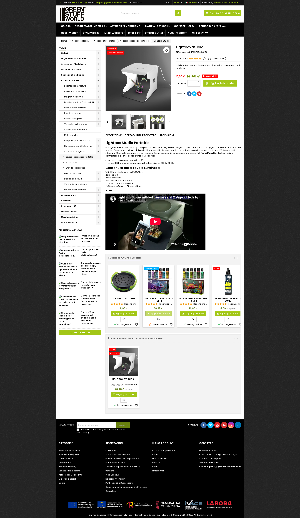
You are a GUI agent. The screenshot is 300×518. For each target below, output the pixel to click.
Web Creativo (112, 474)
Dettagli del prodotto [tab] (140, 135)
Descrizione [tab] (113, 135)
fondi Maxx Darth (210, 153)
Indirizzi (156, 462)
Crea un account (230, 2)
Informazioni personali (163, 450)
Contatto (134, 2)
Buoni (155, 466)
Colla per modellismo (75, 107)
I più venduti (65, 462)
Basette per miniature (75, 85)
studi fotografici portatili (134, 150)
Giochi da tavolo (72, 173)
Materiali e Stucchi (157, 26)
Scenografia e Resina (212, 26)
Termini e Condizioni (97, 515)
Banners (109, 470)
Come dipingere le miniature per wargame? (91, 285)
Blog (168, 2)
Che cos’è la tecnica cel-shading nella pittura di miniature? (88, 318)
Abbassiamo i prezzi (69, 454)
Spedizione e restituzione (118, 454)
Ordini (155, 454)
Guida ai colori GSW (115, 462)
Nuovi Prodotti (177, 33)
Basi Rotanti (72, 162)
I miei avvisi (158, 470)
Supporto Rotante (123, 298)
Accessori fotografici (74, 151)
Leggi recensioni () (216, 58)
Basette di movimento (75, 91)
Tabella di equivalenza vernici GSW (123, 466)
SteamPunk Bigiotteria (75, 189)
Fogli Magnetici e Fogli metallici (79, 102)
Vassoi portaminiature (75, 129)
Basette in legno (72, 113)
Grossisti (134, 33)
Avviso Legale (163, 515)
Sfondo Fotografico (75, 167)
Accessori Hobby (183, 26)
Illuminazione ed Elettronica (78, 145)
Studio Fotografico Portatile (79, 156)
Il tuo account (163, 443)
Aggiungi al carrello (220, 83)
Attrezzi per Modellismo (125, 26)
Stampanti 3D (91, 33)
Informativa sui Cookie (144, 515)
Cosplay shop (69, 33)
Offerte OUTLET (154, 33)
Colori (65, 26)
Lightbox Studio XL (124, 379)
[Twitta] (194, 93)
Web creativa (200, 33)
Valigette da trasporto (75, 124)
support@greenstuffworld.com (111, 2)
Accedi (216, 2)
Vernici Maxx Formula (69, 450)
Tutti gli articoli (80, 332)
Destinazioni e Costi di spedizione (122, 458)
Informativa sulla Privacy (120, 515)
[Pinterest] (199, 93)
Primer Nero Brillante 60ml (228, 299)
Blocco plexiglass (73, 118)
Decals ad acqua (73, 178)
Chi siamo (110, 450)
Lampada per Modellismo (77, 140)
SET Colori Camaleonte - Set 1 (158, 299)
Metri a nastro (71, 135)
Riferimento (182, 52)
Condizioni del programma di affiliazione (126, 487)
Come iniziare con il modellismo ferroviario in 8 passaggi (90, 300)
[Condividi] (189, 93)
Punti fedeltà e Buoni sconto (119, 482)
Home (62, 48)
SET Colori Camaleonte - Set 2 (193, 299)
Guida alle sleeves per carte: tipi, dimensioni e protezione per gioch (90, 268)
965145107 (77, 2)
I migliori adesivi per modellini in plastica (90, 238)
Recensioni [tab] (167, 135)
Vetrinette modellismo (75, 184)
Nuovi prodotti (66, 458)
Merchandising (113, 33)
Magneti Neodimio (73, 96)
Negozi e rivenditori (115, 478)
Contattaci (110, 491)
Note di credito (159, 458)
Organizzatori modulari (90, 26)
